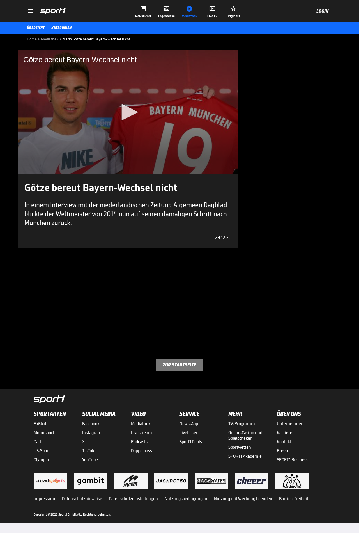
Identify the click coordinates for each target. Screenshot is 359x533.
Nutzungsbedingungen (186, 498)
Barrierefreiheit (293, 498)
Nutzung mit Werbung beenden (243, 498)
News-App (189, 423)
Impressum (44, 498)
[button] (128, 112)
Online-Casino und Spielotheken (245, 435)
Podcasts (139, 441)
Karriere (284, 432)
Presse (283, 450)
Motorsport (44, 432)
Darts (38, 441)
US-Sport (42, 450)
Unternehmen (290, 423)
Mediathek (141, 423)
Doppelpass (141, 450)
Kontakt (284, 441)
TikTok (88, 450)
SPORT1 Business (292, 459)
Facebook (91, 423)
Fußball (40, 423)
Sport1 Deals (191, 441)
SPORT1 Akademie (245, 456)
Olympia (41, 459)
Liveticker (189, 432)
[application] (128, 112)
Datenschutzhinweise (82, 498)
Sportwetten (239, 447)
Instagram (92, 432)
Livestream (141, 432)
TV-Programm (241, 423)
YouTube (90, 459)
